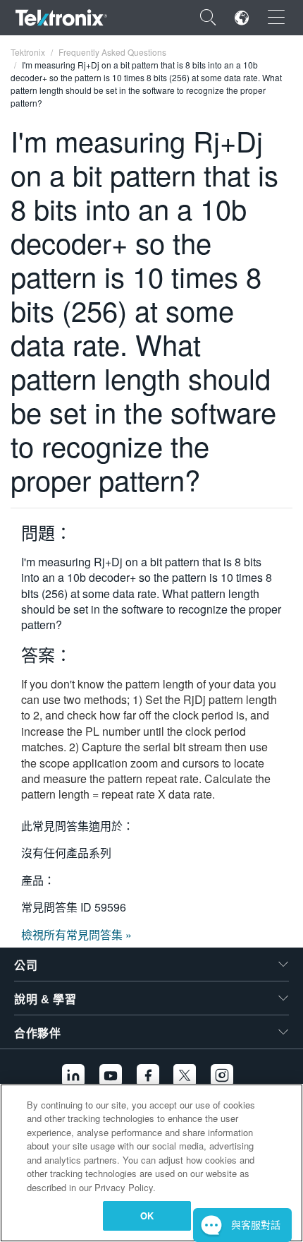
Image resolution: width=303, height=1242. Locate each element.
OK (147, 1215)
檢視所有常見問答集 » (76, 934)
